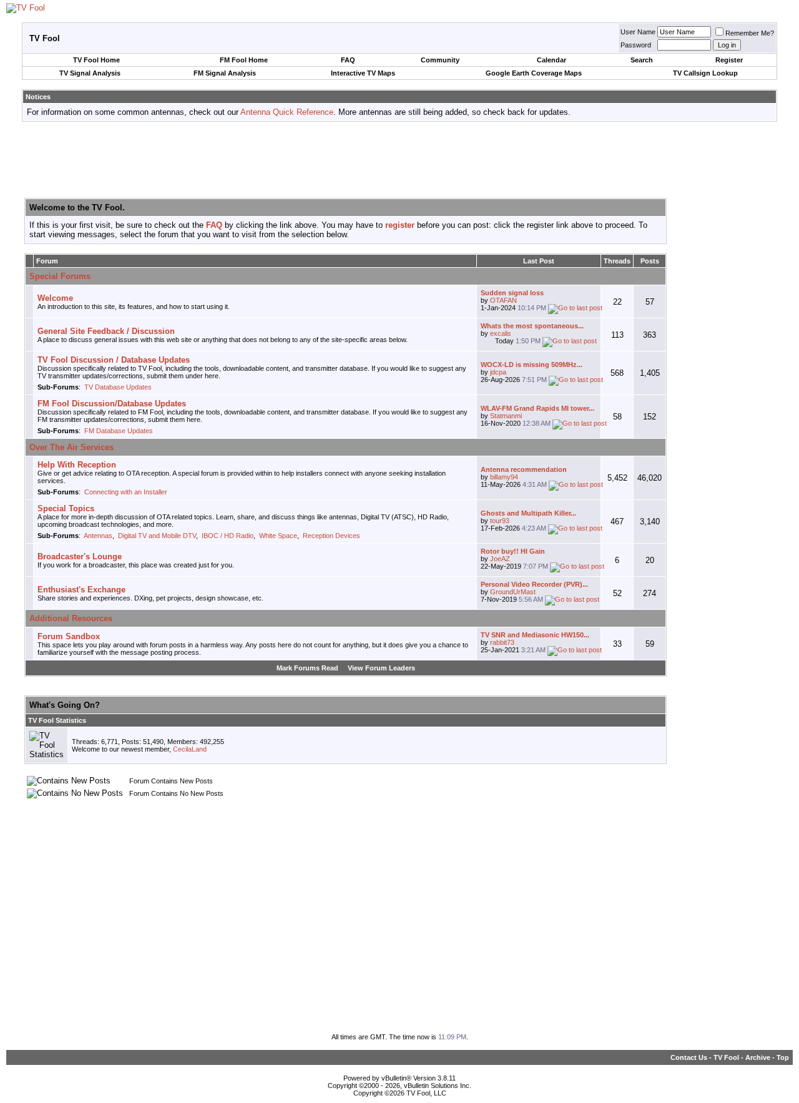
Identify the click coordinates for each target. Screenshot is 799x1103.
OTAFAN (503, 300)
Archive (757, 1057)
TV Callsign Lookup (705, 73)
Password (635, 45)
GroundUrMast (513, 592)
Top (783, 1057)
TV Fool (726, 1057)
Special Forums (60, 276)
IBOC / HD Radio (227, 535)
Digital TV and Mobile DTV (157, 535)
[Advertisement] (399, 159)
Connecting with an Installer (125, 492)
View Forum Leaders (381, 668)
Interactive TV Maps (363, 73)
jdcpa (498, 372)
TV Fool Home (96, 60)
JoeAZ (500, 558)
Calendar (551, 60)
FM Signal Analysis (225, 73)
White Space (278, 535)
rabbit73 (502, 642)
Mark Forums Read (307, 668)
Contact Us (688, 1057)
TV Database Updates (118, 387)
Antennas (98, 535)
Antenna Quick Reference (286, 112)
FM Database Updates (118, 430)
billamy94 (504, 477)
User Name (637, 32)
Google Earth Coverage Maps (534, 73)
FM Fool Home (244, 60)
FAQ (348, 60)
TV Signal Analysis (89, 73)
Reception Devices (331, 535)
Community (440, 60)
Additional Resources (70, 618)
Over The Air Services (71, 447)
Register (729, 60)
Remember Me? (749, 33)
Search (641, 60)
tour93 (499, 520)
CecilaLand (190, 749)
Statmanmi (506, 415)
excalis (500, 333)
